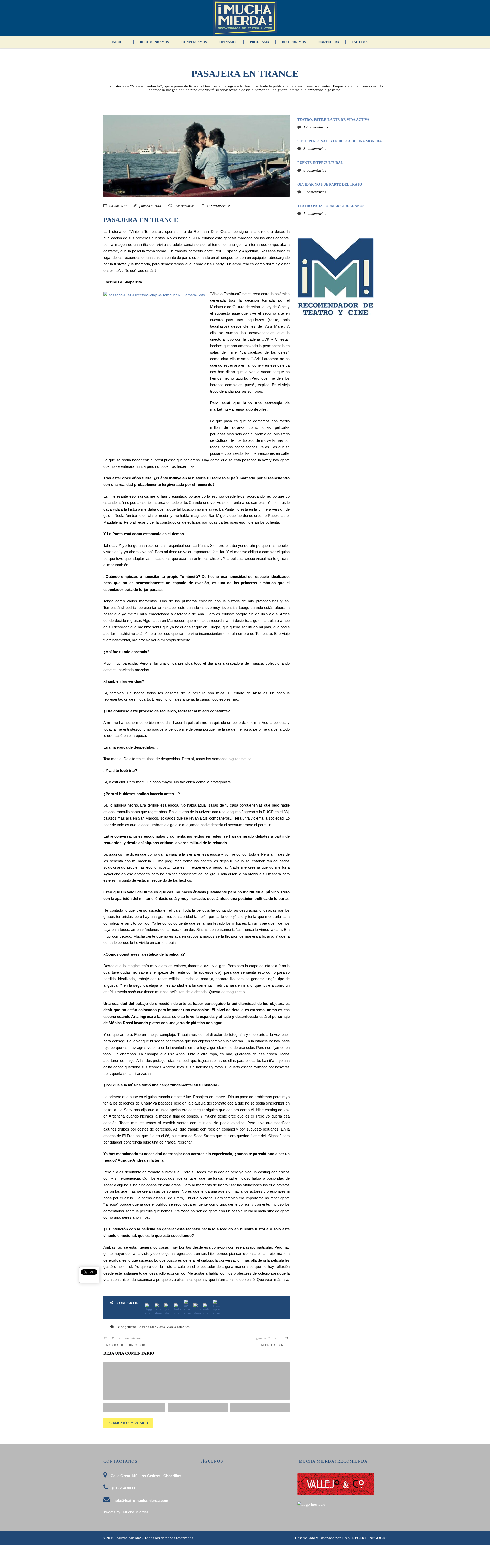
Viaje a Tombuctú (178, 1327)
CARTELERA (328, 42)
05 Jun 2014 (118, 206)
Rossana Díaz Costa (151, 1327)
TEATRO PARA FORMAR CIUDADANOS (330, 206)
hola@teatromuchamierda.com (140, 1500)
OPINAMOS (228, 42)
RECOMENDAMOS (154, 42)
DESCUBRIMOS (294, 42)
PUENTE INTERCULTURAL (320, 163)
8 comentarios (314, 149)
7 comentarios (314, 192)
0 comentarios (184, 206)
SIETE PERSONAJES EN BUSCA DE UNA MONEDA (339, 141)
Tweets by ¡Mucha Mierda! (125, 1512)
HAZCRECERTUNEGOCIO (364, 1538)
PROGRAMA (259, 42)
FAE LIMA (360, 42)
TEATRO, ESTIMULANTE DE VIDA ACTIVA (333, 120)
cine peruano (127, 1327)
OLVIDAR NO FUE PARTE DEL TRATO (329, 184)
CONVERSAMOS (194, 42)
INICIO (117, 42)
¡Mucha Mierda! (150, 206)
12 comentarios (315, 127)
